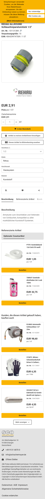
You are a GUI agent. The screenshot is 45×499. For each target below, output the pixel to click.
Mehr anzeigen (21, 422)
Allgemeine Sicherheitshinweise (15, 489)
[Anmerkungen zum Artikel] (22, 190)
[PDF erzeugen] (6, 190)
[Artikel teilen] (39, 190)
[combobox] (20, 151)
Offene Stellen (12, 459)
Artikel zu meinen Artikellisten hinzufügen (24, 136)
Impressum (23, 485)
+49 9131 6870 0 (13, 450)
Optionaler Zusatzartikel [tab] (13, 236)
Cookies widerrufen (10, 495)
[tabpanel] (22, 213)
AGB (15, 485)
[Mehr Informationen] (15, 21)
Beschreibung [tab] (7, 199)
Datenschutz (7, 485)
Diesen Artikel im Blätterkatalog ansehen (24, 142)
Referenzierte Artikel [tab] (25, 199)
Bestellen (22, 270)
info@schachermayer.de (16, 455)
